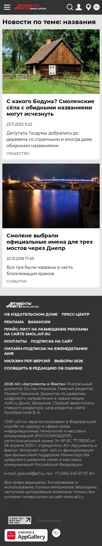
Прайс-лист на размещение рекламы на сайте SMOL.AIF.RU (46, 331)
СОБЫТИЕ (16, 281)
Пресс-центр (75, 314)
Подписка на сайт (52, 341)
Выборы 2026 (68, 361)
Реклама (14, 322)
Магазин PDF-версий (27, 361)
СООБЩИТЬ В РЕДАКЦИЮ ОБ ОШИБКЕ (43, 368)
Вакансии (39, 322)
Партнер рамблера (49, 520)
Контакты (15, 341)
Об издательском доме (31, 314)
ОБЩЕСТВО (18, 153)
